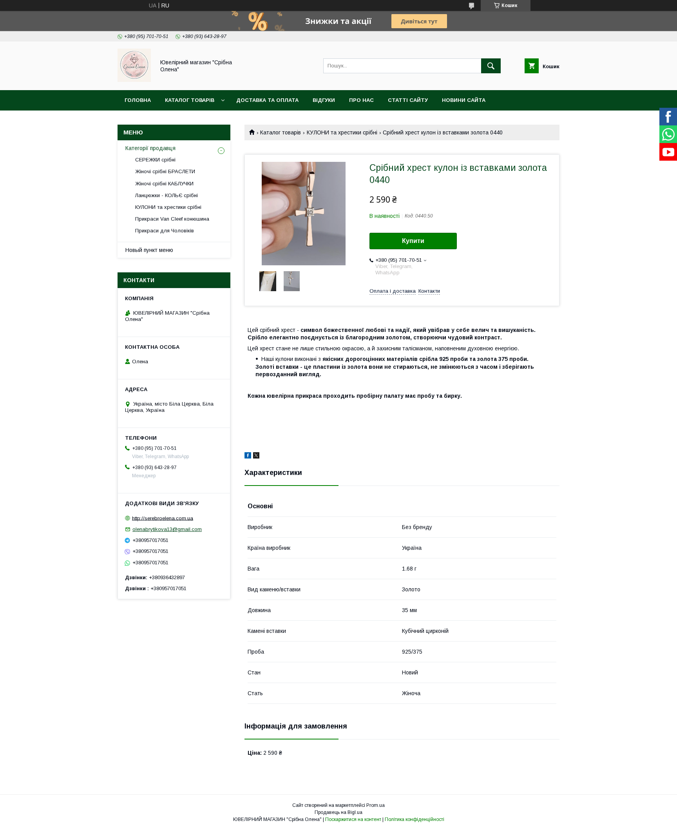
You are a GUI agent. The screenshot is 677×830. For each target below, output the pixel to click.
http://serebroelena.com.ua (162, 518)
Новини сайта (463, 100)
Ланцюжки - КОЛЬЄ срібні (166, 195)
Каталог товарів (189, 100)
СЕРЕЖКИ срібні (155, 160)
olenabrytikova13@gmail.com (167, 529)
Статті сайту (408, 100)
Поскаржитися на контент (353, 819)
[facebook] (247, 456)
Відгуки (324, 100)
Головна (138, 100)
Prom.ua (375, 805)
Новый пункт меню (149, 250)
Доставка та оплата (267, 100)
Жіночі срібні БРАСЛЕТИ (165, 171)
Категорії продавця (150, 148)
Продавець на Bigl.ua (338, 812)
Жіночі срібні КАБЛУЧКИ (164, 184)
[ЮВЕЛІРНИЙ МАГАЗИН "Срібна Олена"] (134, 80)
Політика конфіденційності (414, 819)
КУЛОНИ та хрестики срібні (342, 132)
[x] (256, 456)
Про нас (361, 100)
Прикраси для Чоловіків (164, 231)
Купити (413, 240)
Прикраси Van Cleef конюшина (172, 219)
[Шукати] (491, 65)
